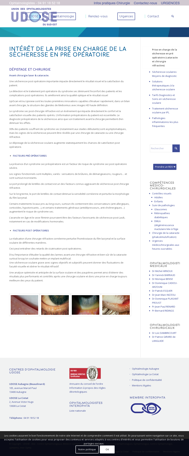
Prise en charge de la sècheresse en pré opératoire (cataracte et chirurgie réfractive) (165, 57)
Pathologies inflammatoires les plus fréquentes (165, 122)
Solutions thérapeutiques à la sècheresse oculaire (163, 85)
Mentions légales (141, 385)
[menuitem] (112, 3)
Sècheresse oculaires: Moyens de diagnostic (164, 73)
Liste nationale (77, 410)
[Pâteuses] (116, 305)
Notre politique (87, 449)
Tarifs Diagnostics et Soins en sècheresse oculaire (164, 99)
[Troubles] (55, 305)
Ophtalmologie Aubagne (145, 368)
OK (107, 449)
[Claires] (24, 305)
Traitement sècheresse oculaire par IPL (165, 110)
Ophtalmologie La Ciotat (145, 374)
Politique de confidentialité (147, 380)
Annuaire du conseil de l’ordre (86, 383)
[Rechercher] (172, 16)
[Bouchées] (85, 305)
